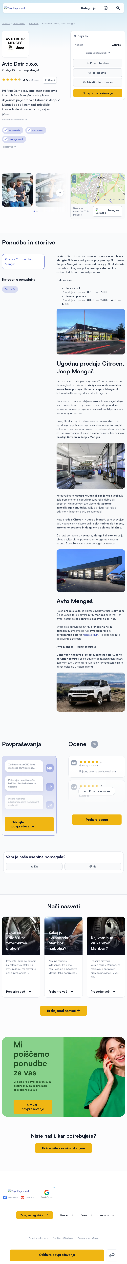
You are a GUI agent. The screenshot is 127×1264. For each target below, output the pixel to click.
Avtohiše (10, 289)
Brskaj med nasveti (62, 1011)
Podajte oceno (97, 819)
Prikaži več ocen (99, 791)
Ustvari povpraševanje (32, 1107)
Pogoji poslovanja (38, 1238)
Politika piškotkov (63, 1238)
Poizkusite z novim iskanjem (63, 1148)
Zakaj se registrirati (33, 1215)
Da (36, 866)
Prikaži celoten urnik (96, 52)
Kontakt (104, 1215)
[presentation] (11, 193)
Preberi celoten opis (13, 119)
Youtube (29, 1197)
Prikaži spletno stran (99, 82)
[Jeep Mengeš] (51, 190)
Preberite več (15, 991)
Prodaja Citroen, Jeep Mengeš (19, 261)
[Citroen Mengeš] (17, 190)
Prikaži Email (99, 72)
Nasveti (64, 1215)
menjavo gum (90, 634)
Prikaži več (8, 146)
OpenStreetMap (104, 199)
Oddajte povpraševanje (98, 93)
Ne (94, 866)
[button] (34, 211)
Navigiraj (113, 210)
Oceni (51, 80)
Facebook (13, 1197)
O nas (84, 1215)
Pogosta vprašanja (88, 1238)
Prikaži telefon (99, 63)
